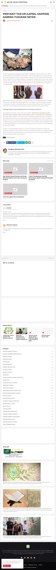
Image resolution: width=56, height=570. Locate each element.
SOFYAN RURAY (28, 409)
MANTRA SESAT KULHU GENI (46, 336)
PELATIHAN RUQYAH (28, 388)
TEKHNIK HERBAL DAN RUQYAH (28, 416)
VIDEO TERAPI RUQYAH (28, 424)
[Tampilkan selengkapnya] (32, 142)
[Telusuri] (54, 2)
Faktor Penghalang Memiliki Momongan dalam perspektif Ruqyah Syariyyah (41, 177)
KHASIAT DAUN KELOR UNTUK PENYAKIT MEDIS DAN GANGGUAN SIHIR (28, 6)
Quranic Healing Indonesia (29, 567)
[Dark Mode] (51, 2)
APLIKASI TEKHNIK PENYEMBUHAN (28, 354)
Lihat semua (50, 160)
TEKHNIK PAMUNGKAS (28, 419)
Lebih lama (51, 258)
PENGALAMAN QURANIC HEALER (28, 393)
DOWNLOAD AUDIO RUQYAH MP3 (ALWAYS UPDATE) (8, 337)
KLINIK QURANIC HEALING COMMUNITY (28, 377)
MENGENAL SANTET (28, 385)
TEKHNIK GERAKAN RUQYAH (28, 414)
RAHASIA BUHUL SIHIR (28, 403)
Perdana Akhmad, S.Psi (16, 149)
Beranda (5, 11)
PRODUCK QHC (28, 395)
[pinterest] (31, 558)
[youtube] (28, 558)
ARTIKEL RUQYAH (13, 11)
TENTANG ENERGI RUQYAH (28, 422)
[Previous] (52, 6)
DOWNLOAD (28, 362)
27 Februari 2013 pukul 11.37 (12, 209)
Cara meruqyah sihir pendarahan (13, 197)
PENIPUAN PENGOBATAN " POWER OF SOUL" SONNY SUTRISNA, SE (21, 337)
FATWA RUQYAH (28, 364)
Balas (4, 220)
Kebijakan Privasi (32, 565)
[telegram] (34, 558)
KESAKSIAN (28, 375)
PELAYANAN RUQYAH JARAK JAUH (28, 390)
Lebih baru (5, 258)
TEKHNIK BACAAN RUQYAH (28, 411)
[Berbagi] (52, 21)
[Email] (29, 142)
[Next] (54, 6)
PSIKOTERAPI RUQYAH (28, 398)
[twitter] (25, 558)
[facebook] (21, 558)
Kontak (40, 565)
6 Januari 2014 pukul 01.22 (12, 226)
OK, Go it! (6, 565)
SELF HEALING (28, 406)
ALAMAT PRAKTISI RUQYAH (28, 351)
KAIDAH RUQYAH (28, 372)
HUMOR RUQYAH (28, 369)
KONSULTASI (28, 380)
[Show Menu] (2, 2)
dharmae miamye (11, 225)
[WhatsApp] (26, 142)
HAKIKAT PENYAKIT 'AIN (28, 367)
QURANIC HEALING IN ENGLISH (28, 401)
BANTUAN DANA (28, 359)
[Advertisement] (28, 35)
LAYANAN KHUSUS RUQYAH (28, 382)
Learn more (14, 562)
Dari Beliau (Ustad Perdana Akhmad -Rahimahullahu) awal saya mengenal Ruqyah (15, 177)
